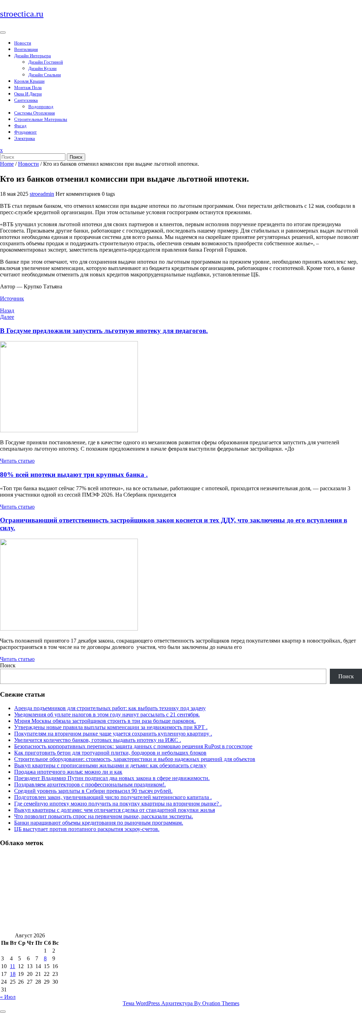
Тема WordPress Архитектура (181, 1003)
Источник (12, 298)
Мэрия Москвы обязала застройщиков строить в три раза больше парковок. (105, 721)
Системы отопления (34, 113)
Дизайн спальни (44, 74)
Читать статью (17, 461)
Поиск (76, 157)
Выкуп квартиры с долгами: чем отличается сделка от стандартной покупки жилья (114, 810)
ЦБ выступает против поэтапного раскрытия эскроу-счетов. (86, 829)
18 (13, 974)
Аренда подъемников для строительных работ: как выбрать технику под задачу (110, 708)
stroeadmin (42, 194)
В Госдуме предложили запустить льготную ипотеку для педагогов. (104, 330)
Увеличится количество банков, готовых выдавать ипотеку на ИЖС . (97, 740)
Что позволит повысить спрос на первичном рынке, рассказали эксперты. (103, 816)
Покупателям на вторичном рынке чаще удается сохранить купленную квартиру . (113, 734)
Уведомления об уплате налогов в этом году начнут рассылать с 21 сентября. (107, 715)
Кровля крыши (29, 81)
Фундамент (25, 132)
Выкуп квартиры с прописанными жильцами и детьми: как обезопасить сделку (110, 765)
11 (12, 966)
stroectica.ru (21, 13)
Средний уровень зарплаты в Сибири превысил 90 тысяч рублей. (93, 791)
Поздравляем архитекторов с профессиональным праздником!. (90, 784)
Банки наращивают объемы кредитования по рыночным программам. (98, 823)
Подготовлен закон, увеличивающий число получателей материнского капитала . (113, 797)
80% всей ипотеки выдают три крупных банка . (74, 474)
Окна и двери (28, 93)
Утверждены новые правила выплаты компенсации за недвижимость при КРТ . (111, 727)
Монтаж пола (28, 87)
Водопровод (40, 106)
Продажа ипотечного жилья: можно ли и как (68, 772)
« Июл (8, 997)
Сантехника (26, 100)
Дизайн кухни (42, 68)
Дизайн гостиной (45, 62)
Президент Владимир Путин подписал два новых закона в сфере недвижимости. (112, 778)
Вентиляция (26, 49)
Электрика (24, 138)
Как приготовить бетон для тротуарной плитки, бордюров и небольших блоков (110, 753)
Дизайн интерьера (32, 55)
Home (7, 164)
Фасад (20, 125)
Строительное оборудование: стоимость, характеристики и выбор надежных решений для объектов (134, 759)
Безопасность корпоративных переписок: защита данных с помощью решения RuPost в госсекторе (133, 746)
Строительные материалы (40, 119)
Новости (22, 43)
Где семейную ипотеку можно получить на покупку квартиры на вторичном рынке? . (118, 804)
